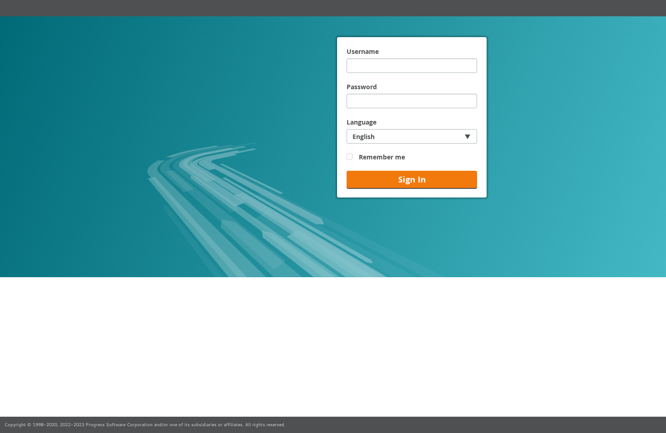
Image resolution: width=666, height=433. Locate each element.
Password (362, 86)
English (363, 136)
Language (361, 122)
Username (363, 51)
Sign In (412, 179)
